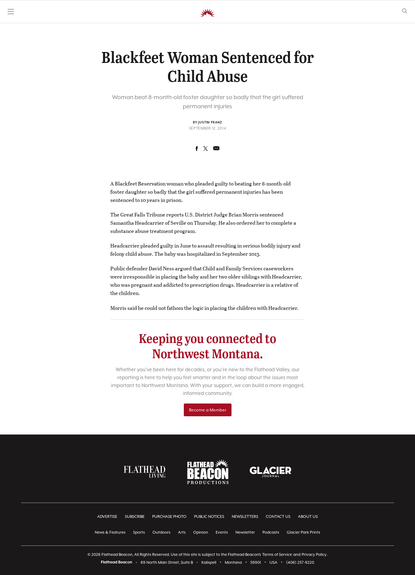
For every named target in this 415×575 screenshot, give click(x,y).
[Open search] (405, 11)
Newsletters (245, 516)
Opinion (200, 532)
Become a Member (207, 409)
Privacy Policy (314, 554)
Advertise (107, 516)
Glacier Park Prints (303, 532)
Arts (182, 532)
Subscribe (135, 516)
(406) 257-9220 (300, 562)
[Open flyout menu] (11, 11)
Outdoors (161, 532)
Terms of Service (277, 554)
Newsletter (245, 532)
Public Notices (209, 516)
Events (222, 532)
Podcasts (270, 532)
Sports (139, 532)
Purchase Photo (169, 516)
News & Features (110, 532)
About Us (308, 516)
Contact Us (278, 516)
